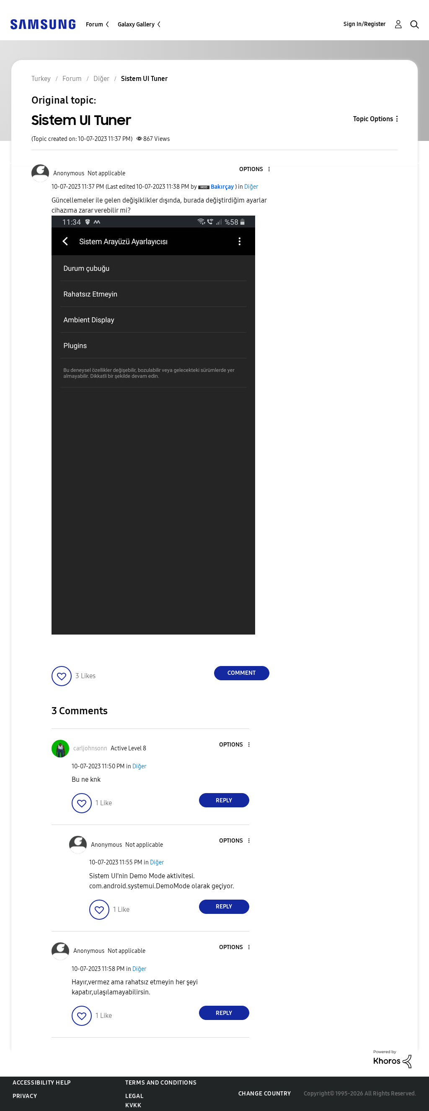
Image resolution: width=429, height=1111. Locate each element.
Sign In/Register (365, 24)
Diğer (251, 186)
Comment (241, 672)
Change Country (264, 1093)
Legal (134, 1096)
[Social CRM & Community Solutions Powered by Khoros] (392, 1059)
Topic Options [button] (373, 119)
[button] (254, 170)
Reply (224, 800)
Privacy (25, 1096)
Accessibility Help (42, 1082)
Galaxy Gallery (136, 24)
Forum (94, 24)
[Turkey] (42, 24)
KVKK (133, 1105)
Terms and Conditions (160, 1082)
